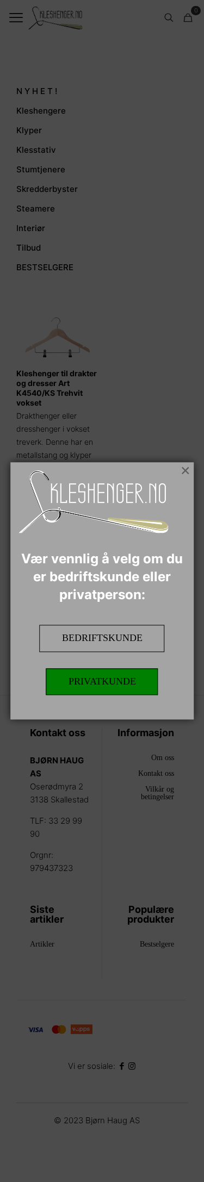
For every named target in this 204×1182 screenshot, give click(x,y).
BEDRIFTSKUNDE (102, 637)
